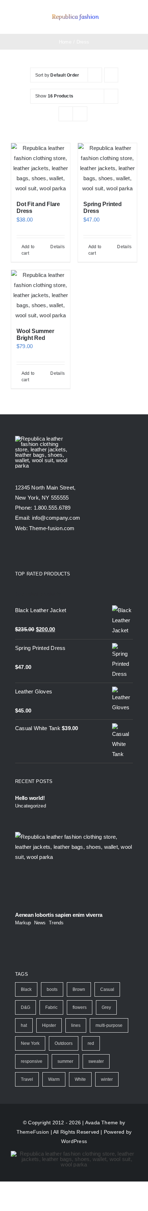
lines (75, 1025)
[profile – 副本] (75, 14)
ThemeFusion (33, 1132)
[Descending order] (111, 75)
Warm (54, 1079)
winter (107, 1079)
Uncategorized (30, 806)
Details (57, 246)
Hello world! (30, 798)
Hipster (49, 1025)
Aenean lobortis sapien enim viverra (58, 915)
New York (30, 1043)
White (80, 1079)
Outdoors (64, 1043)
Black (26, 989)
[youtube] (57, 551)
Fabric (51, 1007)
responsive (31, 1061)
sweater (96, 1061)
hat (24, 1025)
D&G (25, 1007)
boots (52, 989)
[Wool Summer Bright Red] (40, 295)
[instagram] (44, 551)
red (91, 1043)
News (40, 922)
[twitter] (31, 551)
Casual (107, 989)
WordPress (74, 1141)
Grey (106, 1007)
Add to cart (28, 250)
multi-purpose (109, 1025)
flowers (80, 1007)
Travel (27, 1079)
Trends (56, 922)
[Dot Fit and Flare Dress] (40, 168)
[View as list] (80, 114)
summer (65, 1061)
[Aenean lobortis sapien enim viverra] (74, 869)
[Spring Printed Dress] (107, 168)
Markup (23, 922)
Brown (79, 989)
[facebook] (18, 551)
